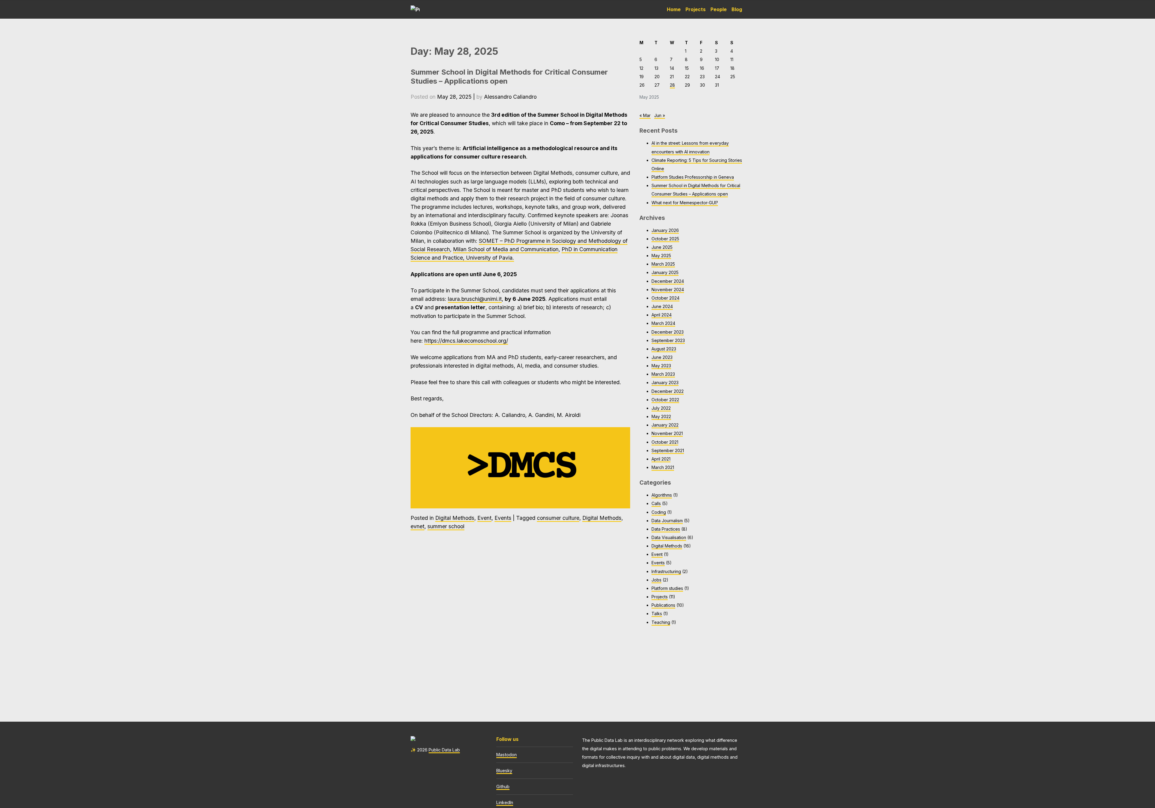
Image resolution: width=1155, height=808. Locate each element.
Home (674, 9)
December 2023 (667, 332)
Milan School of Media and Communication (506, 249)
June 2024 (662, 306)
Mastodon (506, 754)
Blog (737, 9)
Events (502, 518)
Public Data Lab (444, 749)
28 (672, 85)
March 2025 (663, 264)
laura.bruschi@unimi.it (475, 299)
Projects (695, 9)
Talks (656, 613)
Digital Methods (454, 518)
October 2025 (665, 238)
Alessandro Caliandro (510, 97)
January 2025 (665, 272)
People (718, 9)
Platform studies (667, 588)
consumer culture (558, 518)
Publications (663, 605)
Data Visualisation (668, 537)
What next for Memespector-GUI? (684, 202)
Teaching (660, 622)
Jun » (659, 115)
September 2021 (667, 450)
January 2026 (665, 230)
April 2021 (660, 458)
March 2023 (663, 374)
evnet (417, 526)
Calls (656, 503)
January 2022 (665, 424)
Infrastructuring (666, 571)
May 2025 (661, 255)
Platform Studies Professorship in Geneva (692, 177)
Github (503, 786)
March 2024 (663, 323)
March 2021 (662, 467)
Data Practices (665, 529)
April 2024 (661, 314)
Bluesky (504, 770)
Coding (658, 512)
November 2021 (667, 433)
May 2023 (661, 365)
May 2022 (661, 416)
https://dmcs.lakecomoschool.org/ (466, 341)
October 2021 (664, 442)
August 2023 (663, 348)
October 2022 (665, 399)
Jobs (656, 579)
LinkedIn (504, 802)
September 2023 (668, 340)
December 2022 (667, 391)
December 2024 (667, 281)
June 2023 (662, 357)
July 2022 (661, 408)
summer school (445, 526)
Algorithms (661, 495)
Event (484, 518)
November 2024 (667, 289)
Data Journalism (667, 520)
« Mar (645, 115)
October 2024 (665, 298)
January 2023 (665, 382)
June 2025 (662, 247)
